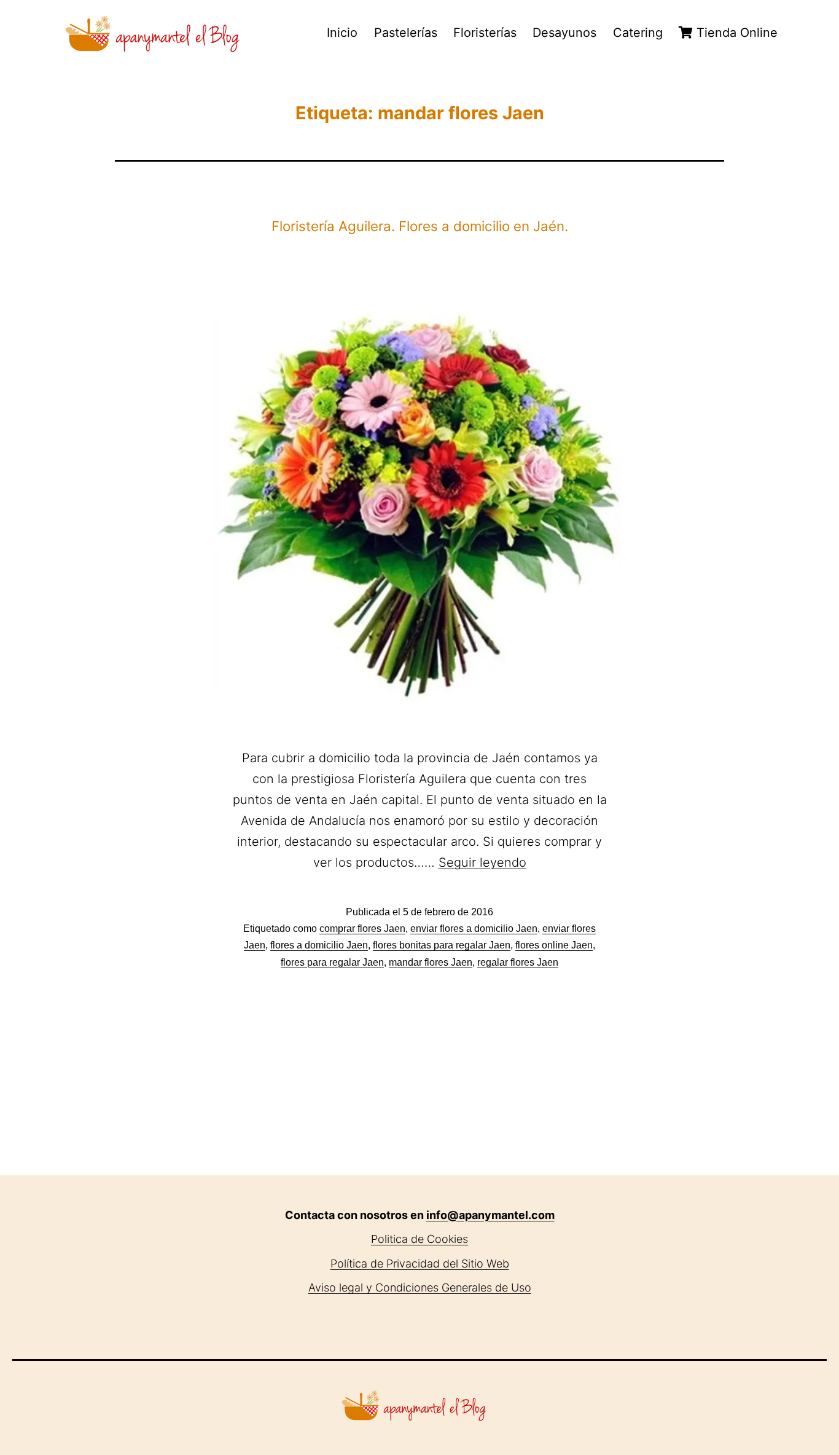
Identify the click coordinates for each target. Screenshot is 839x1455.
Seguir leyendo (482, 862)
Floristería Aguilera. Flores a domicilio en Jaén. (419, 226)
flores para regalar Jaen (332, 962)
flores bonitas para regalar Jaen (441, 945)
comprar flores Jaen (362, 928)
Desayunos (564, 32)
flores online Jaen (554, 945)
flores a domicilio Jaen (319, 945)
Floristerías (485, 32)
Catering (638, 32)
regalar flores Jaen (517, 962)
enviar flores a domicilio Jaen (473, 928)
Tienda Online (735, 32)
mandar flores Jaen (430, 962)
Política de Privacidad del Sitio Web (419, 1263)
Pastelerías (405, 32)
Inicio (342, 32)
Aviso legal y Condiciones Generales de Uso (419, 1287)
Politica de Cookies (419, 1238)
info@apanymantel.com (490, 1215)
